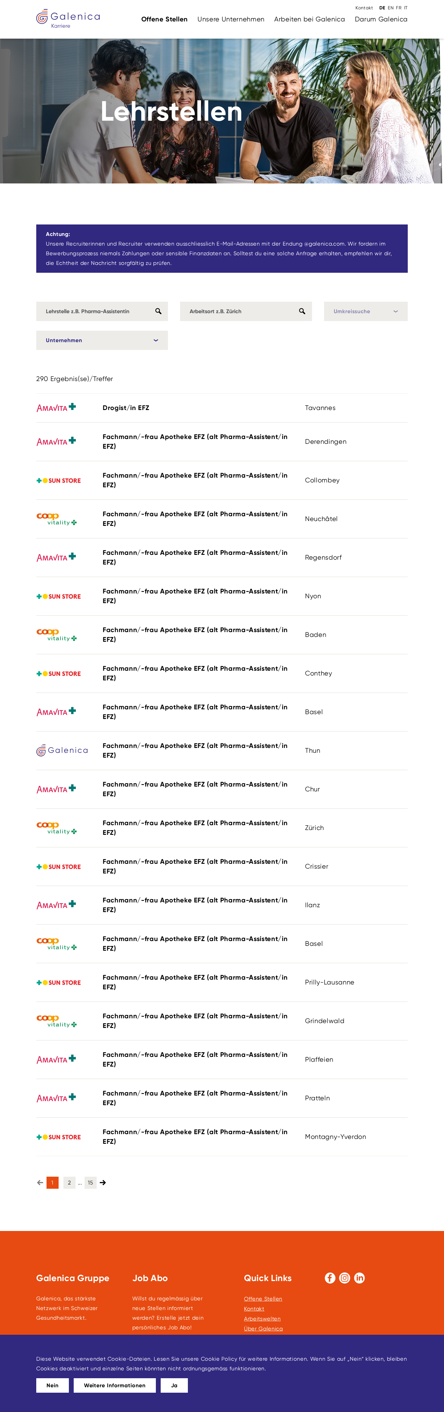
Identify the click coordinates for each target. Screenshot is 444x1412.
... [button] (80, 1182)
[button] (103, 1182)
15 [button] (90, 1182)
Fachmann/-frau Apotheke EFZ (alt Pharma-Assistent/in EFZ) (195, 441)
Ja (174, 1385)
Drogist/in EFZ (126, 408)
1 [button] (52, 1182)
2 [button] (69, 1182)
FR (398, 8)
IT (406, 8)
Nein (53, 1385)
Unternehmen (64, 340)
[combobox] (246, 311)
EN (391, 8)
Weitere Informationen (115, 1385)
